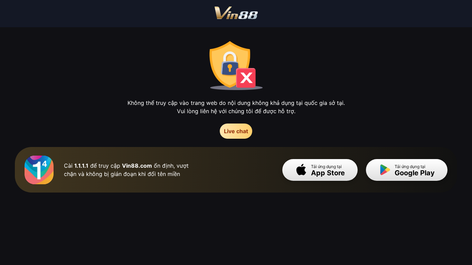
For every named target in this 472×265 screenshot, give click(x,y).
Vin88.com (137, 165)
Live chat (236, 131)
